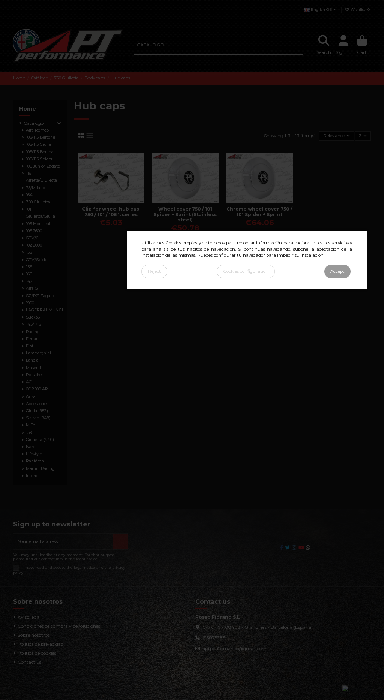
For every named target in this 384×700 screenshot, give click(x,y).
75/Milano (35, 187)
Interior (33, 475)
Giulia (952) (37, 410)
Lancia (32, 360)
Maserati (34, 367)
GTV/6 (32, 238)
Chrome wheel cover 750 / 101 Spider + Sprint (259, 211)
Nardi (31, 446)
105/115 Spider (39, 159)
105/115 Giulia (38, 144)
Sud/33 (33, 317)
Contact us (29, 662)
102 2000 (34, 245)
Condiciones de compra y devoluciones (59, 626)
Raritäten (35, 461)
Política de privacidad (40, 644)
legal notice (84, 567)
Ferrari (32, 339)
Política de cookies (37, 653)
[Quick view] (115, 200)
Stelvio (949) (38, 418)
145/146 (33, 324)
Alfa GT (33, 288)
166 (29, 274)
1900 (30, 303)
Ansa (31, 396)
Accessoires (37, 403)
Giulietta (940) (40, 439)
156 (29, 267)
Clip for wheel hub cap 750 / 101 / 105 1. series (111, 211)
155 (29, 252)
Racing (33, 331)
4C (29, 382)
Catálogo (34, 123)
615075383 (213, 637)
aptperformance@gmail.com (234, 648)
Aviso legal (29, 617)
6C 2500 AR (37, 389)
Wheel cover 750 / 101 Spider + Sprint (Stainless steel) (185, 214)
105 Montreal (38, 223)
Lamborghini (38, 353)
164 (29, 195)
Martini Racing (40, 468)
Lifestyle (34, 454)
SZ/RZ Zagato (40, 295)
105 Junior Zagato (43, 166)
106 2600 (34, 231)
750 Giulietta (38, 202)
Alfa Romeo (37, 130)
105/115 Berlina (40, 152)
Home (27, 108)
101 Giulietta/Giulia (40, 213)
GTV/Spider (37, 259)
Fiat (29, 346)
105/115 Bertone (40, 137)
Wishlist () (360, 9)
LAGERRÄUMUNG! (44, 310)
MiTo (30, 425)
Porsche (34, 374)
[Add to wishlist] (106, 200)
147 (29, 281)
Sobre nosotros (34, 635)
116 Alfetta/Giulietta (41, 177)
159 (29, 432)
